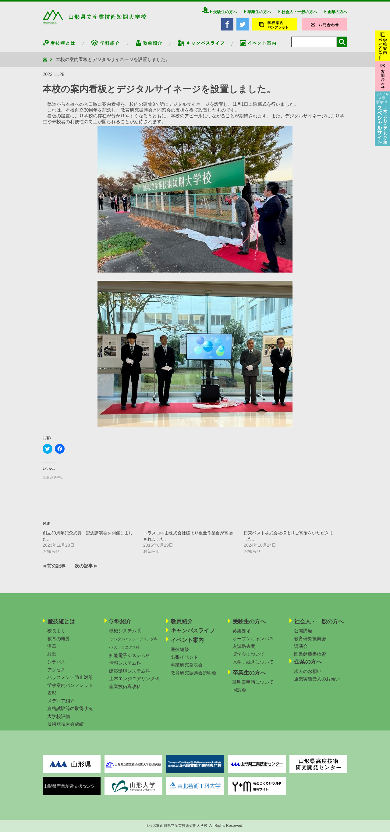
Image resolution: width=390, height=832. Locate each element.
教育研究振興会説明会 (193, 672)
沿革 (51, 646)
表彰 (51, 692)
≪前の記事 (54, 565)
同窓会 (239, 689)
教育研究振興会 (310, 638)
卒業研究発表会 (187, 664)
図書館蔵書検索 (310, 654)
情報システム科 (125, 663)
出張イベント (184, 657)
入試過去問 (243, 646)
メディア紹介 (61, 700)
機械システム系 (125, 630)
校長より (56, 630)
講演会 (301, 646)
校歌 (51, 654)
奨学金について (248, 654)
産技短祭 (180, 649)
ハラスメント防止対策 (70, 677)
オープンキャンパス (253, 638)
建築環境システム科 (129, 670)
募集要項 (241, 630)
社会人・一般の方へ (299, 11)
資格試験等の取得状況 (70, 708)
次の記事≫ (86, 565)
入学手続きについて (253, 661)
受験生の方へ (225, 11)
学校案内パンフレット (70, 685)
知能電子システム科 (129, 655)
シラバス (56, 661)
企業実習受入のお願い (317, 678)
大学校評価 (58, 716)
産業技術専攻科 (125, 686)
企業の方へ (337, 11)
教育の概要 (58, 638)
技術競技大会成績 (65, 724)
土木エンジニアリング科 (134, 678)
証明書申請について (253, 681)
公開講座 (303, 630)
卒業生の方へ (259, 11)
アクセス (56, 669)
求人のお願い (307, 671)
